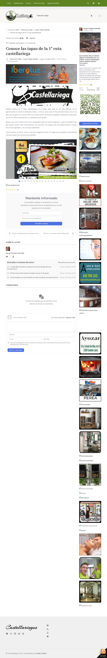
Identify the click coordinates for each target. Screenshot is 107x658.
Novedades (83, 63)
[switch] (92, 16)
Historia (82, 65)
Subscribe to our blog (90, 124)
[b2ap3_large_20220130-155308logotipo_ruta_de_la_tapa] (41, 95)
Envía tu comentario (15, 350)
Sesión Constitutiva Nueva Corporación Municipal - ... (26, 233)
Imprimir (32, 38)
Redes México (41, 653)
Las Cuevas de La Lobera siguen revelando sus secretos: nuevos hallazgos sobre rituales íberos (89, 59)
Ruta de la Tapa (15, 59)
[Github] (15, 634)
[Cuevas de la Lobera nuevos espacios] (90, 42)
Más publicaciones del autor (66, 262)
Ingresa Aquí (70, 317)
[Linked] (19, 634)
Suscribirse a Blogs (41, 224)
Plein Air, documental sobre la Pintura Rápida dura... (59, 233)
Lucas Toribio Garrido (30, 59)
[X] (11, 634)
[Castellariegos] (19, 16)
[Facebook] (7, 634)
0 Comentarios (12, 61)
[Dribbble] (23, 634)
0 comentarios (91, 89)
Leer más (98, 89)
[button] (88, 3)
